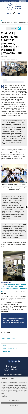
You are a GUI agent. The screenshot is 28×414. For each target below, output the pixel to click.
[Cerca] (14, 13)
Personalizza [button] (14, 410)
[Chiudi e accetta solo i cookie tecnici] (24, 380)
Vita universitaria (6, 342)
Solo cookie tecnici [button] (14, 400)
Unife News (6, 320)
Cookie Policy (4, 396)
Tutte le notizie (6, 351)
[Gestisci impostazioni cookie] (26, 207)
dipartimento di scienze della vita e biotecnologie (13, 82)
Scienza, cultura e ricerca (1, 20)
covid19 (4, 80)
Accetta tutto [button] (14, 405)
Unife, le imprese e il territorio (9, 348)
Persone (4, 345)
